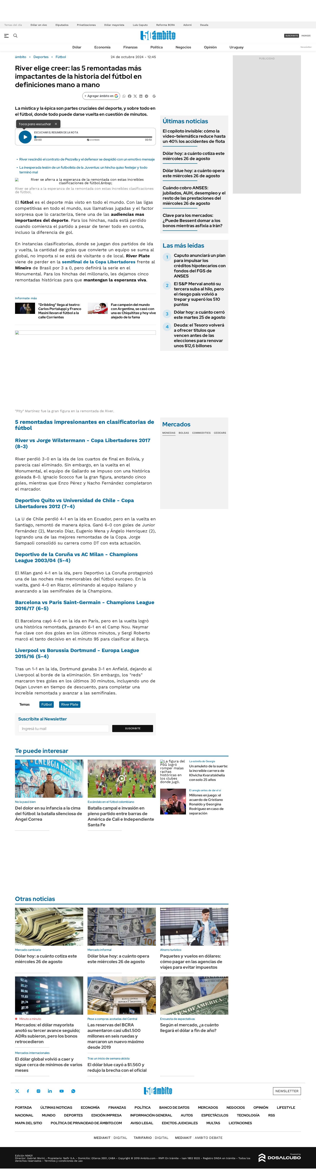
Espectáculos (214, 1115)
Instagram (38, 1091)
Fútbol (61, 57)
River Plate (69, 704)
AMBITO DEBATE (198, 1138)
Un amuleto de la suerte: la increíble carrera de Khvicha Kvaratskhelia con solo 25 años (208, 773)
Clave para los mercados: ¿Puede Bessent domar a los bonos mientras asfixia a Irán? (192, 220)
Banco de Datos (174, 1107)
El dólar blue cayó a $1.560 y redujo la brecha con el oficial (117, 1067)
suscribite (291, 35)
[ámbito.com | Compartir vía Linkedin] (141, 96)
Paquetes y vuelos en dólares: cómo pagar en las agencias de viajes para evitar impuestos (191, 961)
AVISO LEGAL (141, 1123)
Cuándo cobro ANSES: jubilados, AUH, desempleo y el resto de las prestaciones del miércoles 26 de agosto (194, 195)
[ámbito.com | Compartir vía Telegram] (146, 96)
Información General (151, 1115)
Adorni (187, 24)
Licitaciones (240, 1123)
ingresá (306, 35)
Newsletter (306, 47)
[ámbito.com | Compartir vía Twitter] (135, 96)
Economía (102, 47)
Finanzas (130, 47)
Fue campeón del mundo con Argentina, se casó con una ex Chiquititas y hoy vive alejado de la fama (133, 310)
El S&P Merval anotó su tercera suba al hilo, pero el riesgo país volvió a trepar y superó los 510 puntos (199, 294)
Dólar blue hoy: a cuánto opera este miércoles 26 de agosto (193, 173)
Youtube (61, 1091)
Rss (271, 1115)
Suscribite (133, 728)
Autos (187, 1115)
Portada (23, 1107)
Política (156, 47)
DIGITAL (110, 1138)
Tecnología (248, 1115)
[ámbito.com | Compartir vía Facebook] (129, 96)
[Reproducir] (25, 137)
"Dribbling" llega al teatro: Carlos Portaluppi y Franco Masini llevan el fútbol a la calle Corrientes (59, 310)
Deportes (41, 57)
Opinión (210, 47)
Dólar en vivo (39, 24)
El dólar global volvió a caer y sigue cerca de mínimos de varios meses (48, 1064)
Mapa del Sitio (28, 1123)
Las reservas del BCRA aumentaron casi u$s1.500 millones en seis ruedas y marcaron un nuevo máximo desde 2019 (115, 1036)
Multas (213, 1123)
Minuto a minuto (30, 1019)
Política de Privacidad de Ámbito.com (86, 1123)
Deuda (204, 24)
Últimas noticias (56, 1107)
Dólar (76, 47)
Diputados (61, 24)
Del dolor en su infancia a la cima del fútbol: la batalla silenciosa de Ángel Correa (48, 813)
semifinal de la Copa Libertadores (98, 261)
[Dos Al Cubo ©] (280, 1157)
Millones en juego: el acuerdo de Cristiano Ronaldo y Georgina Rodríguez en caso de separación (206, 804)
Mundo (48, 1115)
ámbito (20, 57)
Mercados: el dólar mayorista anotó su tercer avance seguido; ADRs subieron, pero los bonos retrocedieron (47, 1033)
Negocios (183, 47)
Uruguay (237, 47)
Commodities (201, 432)
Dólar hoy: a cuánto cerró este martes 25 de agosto (199, 314)
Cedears (220, 432)
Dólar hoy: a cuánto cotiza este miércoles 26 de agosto (194, 156)
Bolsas (184, 432)
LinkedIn (50, 1091)
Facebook (28, 1091)
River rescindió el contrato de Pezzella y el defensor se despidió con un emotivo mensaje (87, 159)
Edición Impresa (106, 1115)
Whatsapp (73, 1091)
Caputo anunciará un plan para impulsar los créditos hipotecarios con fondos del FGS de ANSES (200, 266)
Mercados (208, 1107)
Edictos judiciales (180, 1123)
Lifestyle (286, 1107)
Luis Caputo (140, 24)
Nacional (24, 1115)
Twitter (17, 1091)
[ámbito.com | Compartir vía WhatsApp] (124, 96)
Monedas (168, 432)
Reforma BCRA (165, 24)
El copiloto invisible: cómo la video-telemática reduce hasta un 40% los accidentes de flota (194, 136)
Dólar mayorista (114, 24)
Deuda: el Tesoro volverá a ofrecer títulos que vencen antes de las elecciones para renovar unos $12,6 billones (199, 335)
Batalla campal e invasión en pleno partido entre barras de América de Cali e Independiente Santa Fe (121, 816)
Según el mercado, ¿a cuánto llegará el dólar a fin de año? (189, 1027)
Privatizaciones (86, 24)
